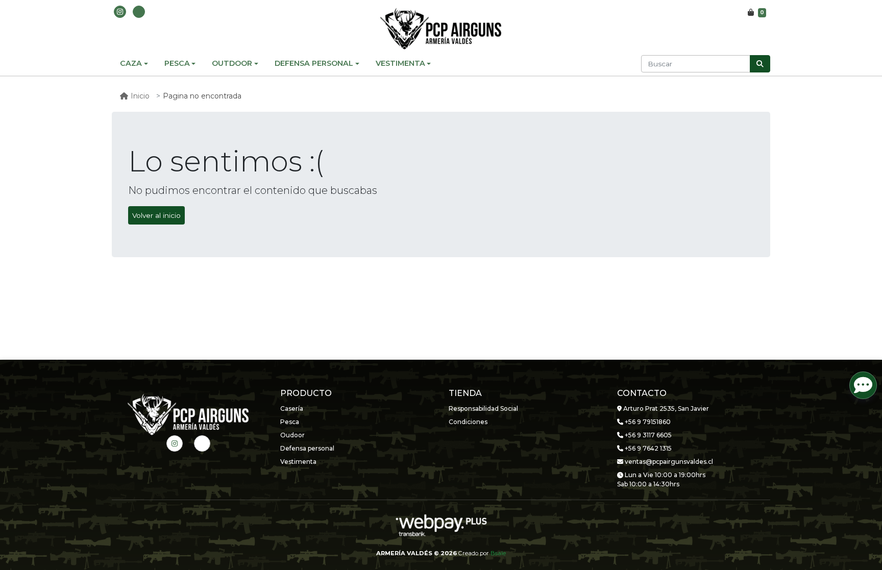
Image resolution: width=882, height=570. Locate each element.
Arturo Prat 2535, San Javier (665, 408)
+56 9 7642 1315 (647, 448)
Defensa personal (307, 448)
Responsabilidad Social (483, 408)
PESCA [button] (177, 63)
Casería (291, 408)
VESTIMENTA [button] (400, 63)
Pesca (289, 422)
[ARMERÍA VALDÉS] (441, 28)
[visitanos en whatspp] (139, 12)
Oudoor (292, 435)
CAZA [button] (131, 63)
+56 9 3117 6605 (647, 435)
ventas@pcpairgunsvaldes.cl (668, 461)
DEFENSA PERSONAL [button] (314, 63)
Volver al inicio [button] (156, 215)
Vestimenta (298, 461)
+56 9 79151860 (647, 422)
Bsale (498, 553)
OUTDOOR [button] (232, 63)
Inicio (140, 96)
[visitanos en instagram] (120, 12)
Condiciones (468, 422)
